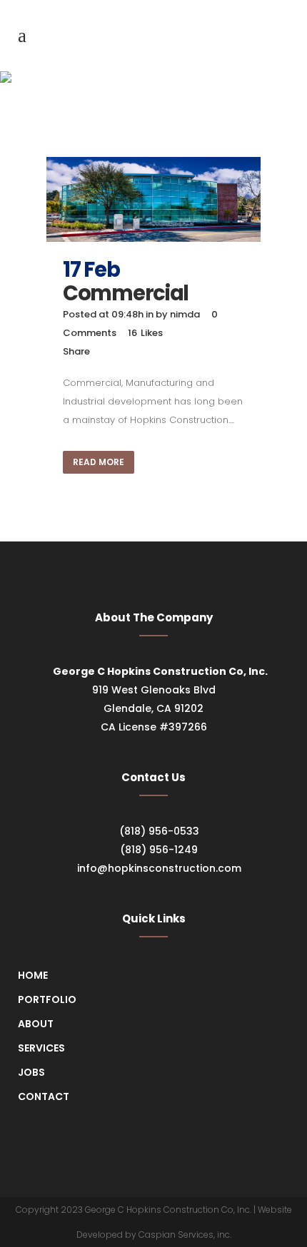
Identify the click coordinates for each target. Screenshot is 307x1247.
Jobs (31, 1072)
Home (33, 975)
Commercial (125, 293)
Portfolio (47, 999)
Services (41, 1048)
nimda (185, 314)
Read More (98, 462)
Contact (43, 1096)
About (36, 1024)
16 (145, 333)
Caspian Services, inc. (185, 1234)
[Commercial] (153, 199)
